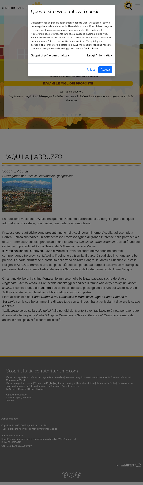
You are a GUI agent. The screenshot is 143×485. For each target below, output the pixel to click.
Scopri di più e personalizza (50, 55)
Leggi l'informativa (99, 55)
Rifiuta (91, 69)
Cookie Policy (91, 48)
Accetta (105, 69)
